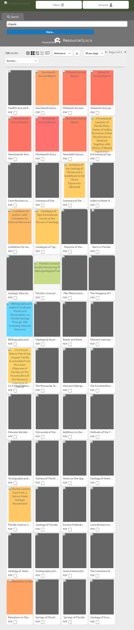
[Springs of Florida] (74, 597)
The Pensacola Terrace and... (52, 385)
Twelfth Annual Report (21, 108)
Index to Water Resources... (106, 200)
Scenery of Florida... (47, 478)
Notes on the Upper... (75, 478)
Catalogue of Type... (47, 246)
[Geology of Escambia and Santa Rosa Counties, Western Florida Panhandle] (102, 597)
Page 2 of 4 (115, 52)
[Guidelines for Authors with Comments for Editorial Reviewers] (20, 226)
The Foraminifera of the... (105, 385)
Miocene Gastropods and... (106, 339)
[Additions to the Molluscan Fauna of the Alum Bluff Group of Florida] (74, 411)
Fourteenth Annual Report (51, 108)
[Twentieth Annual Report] (74, 134)
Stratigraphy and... (19, 478)
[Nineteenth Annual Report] (47, 134)
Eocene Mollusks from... (77, 524)
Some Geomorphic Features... (80, 571)
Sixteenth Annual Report (105, 108)
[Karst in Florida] (102, 226)
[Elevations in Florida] (20, 597)
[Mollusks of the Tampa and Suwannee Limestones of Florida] (102, 411)
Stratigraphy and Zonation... (52, 571)
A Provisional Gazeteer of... (106, 154)
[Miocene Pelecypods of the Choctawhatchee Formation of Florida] (74, 365)
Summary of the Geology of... (52, 200)
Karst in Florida (101, 246)
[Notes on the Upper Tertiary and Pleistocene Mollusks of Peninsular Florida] (74, 458)
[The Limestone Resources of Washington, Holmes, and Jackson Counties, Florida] (102, 550)
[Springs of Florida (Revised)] (47, 597)
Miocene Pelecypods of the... (80, 385)
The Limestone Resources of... (108, 571)
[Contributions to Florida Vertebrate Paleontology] (20, 180)
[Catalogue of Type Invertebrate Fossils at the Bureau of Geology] (47, 226)
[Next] (125, 52)
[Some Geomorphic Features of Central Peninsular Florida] (74, 550)
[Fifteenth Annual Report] (74, 87)
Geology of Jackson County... (25, 571)
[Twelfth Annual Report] (20, 87)
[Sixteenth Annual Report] (102, 87)
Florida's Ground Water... (50, 293)
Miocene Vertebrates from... (25, 432)
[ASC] (77, 53)
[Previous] (106, 52)
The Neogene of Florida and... (108, 293)
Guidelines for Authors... (23, 246)
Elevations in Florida (20, 617)
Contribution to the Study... (106, 524)
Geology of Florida (47, 524)
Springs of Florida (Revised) (52, 617)
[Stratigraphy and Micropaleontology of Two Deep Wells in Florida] (20, 458)
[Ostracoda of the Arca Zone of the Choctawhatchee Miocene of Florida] (47, 411)
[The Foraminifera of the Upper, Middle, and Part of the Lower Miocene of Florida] (102, 365)
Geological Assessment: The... (53, 339)
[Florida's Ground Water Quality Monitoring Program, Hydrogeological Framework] (47, 272)
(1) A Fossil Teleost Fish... (23, 385)
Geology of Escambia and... (106, 617)
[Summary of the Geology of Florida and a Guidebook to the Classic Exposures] (47, 180)
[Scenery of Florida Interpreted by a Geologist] (47, 458)
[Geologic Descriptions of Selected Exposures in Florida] (20, 272)
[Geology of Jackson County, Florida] (20, 550)
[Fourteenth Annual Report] (47, 87)
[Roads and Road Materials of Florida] (74, 319)
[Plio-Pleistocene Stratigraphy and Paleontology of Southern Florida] (74, 272)
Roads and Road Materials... (79, 339)
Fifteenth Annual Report (77, 108)
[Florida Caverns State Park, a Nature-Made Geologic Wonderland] (20, 504)
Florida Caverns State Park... (25, 524)
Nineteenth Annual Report (51, 154)
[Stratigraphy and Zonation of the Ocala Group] (47, 550)
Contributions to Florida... (23, 200)
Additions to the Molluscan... (80, 432)
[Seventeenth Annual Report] (20, 134)
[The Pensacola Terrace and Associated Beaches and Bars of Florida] (47, 365)
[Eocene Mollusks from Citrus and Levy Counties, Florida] (74, 504)
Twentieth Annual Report (78, 154)
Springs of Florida (74, 617)
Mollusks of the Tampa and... (107, 432)
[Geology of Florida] (47, 504)
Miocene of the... (74, 246)
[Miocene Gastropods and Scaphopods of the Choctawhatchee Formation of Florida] (102, 319)
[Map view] (47, 53)
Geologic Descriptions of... (24, 293)
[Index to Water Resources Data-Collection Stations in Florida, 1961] (102, 180)
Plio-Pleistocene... (74, 293)
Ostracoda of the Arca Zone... (53, 432)
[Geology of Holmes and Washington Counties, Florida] (102, 458)
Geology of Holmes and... (105, 478)
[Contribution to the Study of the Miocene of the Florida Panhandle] (102, 504)
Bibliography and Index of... (24, 339)
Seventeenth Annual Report (25, 154)
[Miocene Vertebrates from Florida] (20, 411)
